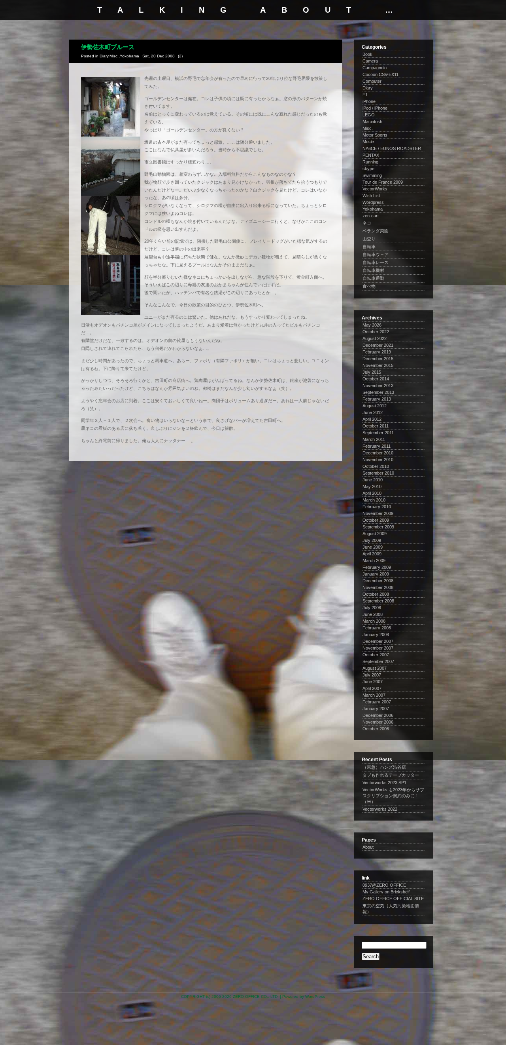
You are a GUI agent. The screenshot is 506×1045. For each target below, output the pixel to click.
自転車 (369, 246)
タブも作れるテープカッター (391, 775)
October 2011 (376, 426)
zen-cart (371, 215)
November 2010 (378, 459)
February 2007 (377, 701)
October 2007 (376, 654)
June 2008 (373, 614)
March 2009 (374, 560)
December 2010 (378, 452)
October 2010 (376, 466)
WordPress (315, 996)
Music (368, 141)
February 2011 (377, 446)
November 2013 (378, 385)
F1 (365, 94)
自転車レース (376, 262)
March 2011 (374, 439)
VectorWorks (375, 188)
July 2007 (372, 675)
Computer (372, 81)
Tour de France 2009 (383, 182)
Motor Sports (375, 135)
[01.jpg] (110, 135)
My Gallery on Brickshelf (386, 891)
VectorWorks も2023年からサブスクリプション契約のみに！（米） (393, 795)
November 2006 (378, 722)
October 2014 (376, 378)
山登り (369, 238)
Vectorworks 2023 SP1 (384, 782)
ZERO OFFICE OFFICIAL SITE (393, 898)
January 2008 (376, 634)
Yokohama (129, 56)
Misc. (114, 56)
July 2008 (372, 607)
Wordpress (373, 202)
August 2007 (375, 668)
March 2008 (374, 621)
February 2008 (377, 627)
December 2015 (378, 358)
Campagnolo (375, 67)
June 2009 (373, 547)
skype (368, 168)
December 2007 (378, 641)
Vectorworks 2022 (380, 809)
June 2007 (373, 681)
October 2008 (376, 594)
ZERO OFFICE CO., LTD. (256, 996)
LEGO (369, 114)
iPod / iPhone (375, 108)
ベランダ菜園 (376, 230)
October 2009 (376, 520)
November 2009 (378, 513)
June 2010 (373, 479)
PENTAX (371, 155)
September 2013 (378, 392)
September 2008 (378, 600)
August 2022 (375, 338)
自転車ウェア (376, 254)
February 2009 (377, 567)
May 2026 (372, 325)
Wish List (371, 195)
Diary (104, 56)
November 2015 (378, 365)
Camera (370, 61)
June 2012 (373, 412)
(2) (180, 56)
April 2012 (372, 419)
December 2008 (378, 580)
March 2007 (374, 695)
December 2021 (378, 345)
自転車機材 (373, 270)
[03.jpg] (110, 253)
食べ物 (369, 286)
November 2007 (378, 648)
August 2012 (375, 405)
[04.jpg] (110, 313)
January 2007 (376, 708)
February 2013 (377, 399)
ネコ (367, 222)
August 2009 (375, 533)
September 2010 (378, 473)
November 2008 (378, 587)
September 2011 (378, 432)
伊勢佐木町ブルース (107, 47)
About (368, 847)
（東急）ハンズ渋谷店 (384, 767)
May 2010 (372, 486)
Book (367, 54)
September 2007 (378, 661)
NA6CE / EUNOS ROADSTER (392, 148)
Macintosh (372, 121)
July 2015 (372, 372)
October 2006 (376, 728)
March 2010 (374, 500)
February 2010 (377, 506)
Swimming (372, 175)
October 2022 (376, 331)
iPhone (369, 101)
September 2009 (378, 526)
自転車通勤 (373, 278)
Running (370, 162)
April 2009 (372, 553)
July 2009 (372, 540)
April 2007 (372, 688)
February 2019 (377, 352)
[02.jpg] (110, 194)
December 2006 (378, 715)
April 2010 (372, 493)
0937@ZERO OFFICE (384, 885)
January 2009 (376, 574)
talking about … (253, 10)
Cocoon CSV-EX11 (380, 74)
